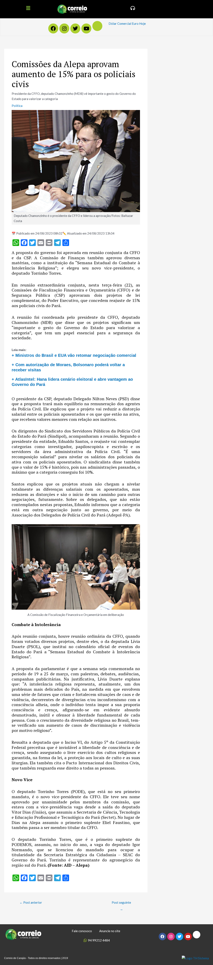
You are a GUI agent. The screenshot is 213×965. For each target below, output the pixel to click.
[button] (28, 8)
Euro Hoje (139, 23)
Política (17, 105)
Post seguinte (121, 903)
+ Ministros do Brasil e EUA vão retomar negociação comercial (74, 355)
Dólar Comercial (120, 23)
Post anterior (31, 902)
